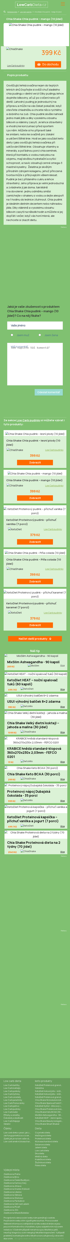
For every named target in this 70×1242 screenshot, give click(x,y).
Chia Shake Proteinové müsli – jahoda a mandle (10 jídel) (50, 1109)
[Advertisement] (35, 264)
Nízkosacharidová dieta (46, 1141)
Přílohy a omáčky (12, 1115)
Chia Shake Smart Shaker (47, 1123)
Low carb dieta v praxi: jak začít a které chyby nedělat (19, 1132)
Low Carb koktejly (12, 1088)
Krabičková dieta (43, 1159)
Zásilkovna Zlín (11, 1209)
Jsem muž (23, 335)
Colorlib (60, 1238)
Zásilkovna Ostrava (13, 1194)
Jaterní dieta (41, 1147)
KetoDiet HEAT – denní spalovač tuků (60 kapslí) (50, 1117)
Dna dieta (39, 1153)
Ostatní (7, 1123)
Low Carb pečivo (11, 1106)
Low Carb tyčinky (12, 1094)
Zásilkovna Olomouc (13, 1198)
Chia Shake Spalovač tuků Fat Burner (50, 1103)
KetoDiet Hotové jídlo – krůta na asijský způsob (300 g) (50, 1091)
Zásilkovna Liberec (13, 1192)
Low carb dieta (12, 1081)
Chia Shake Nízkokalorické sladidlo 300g (50, 1100)
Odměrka (39, 1088)
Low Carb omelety (12, 1097)
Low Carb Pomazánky (14, 1103)
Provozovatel (51, 1220)
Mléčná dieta (41, 1156)
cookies (51, 1217)
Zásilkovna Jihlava (12, 1186)
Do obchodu (50, 64)
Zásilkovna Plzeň (12, 1206)
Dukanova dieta (42, 1144)
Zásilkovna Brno (11, 1177)
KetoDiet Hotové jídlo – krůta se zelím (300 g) (50, 1094)
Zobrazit (35, 462)
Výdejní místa (11, 1170)
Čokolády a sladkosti (13, 1117)
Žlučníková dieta (43, 1162)
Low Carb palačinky (13, 1100)
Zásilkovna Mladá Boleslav (16, 1212)
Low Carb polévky (12, 1091)
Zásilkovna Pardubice (14, 1200)
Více (62, 665)
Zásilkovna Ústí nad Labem (16, 1204)
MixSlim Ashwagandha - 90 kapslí (50, 1115)
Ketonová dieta (12, 12)
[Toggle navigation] (62, 4)
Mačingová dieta (43, 1135)
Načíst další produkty (33, 639)
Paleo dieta (40, 1165)
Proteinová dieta (43, 1138)
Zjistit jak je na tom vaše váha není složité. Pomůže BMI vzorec (19, 1138)
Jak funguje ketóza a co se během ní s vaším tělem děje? (19, 1135)
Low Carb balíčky (12, 1085)
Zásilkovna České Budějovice (18, 1180)
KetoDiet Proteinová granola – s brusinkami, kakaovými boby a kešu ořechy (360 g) (50, 1097)
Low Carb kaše (11, 1112)
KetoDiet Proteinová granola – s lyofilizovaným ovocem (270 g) (50, 1085)
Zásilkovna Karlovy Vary (15, 1183)
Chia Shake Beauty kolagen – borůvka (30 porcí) (50, 1121)
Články (7, 1128)
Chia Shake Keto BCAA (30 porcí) (50, 1112)
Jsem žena (51, 335)
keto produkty (43, 1081)
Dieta (38, 1128)
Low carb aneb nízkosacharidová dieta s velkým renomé (19, 1141)
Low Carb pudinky (26, 12)
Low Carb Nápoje (12, 1121)
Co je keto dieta (42, 1132)
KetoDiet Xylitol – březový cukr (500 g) (50, 1106)
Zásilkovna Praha (12, 1174)
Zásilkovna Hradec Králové (16, 1188)
